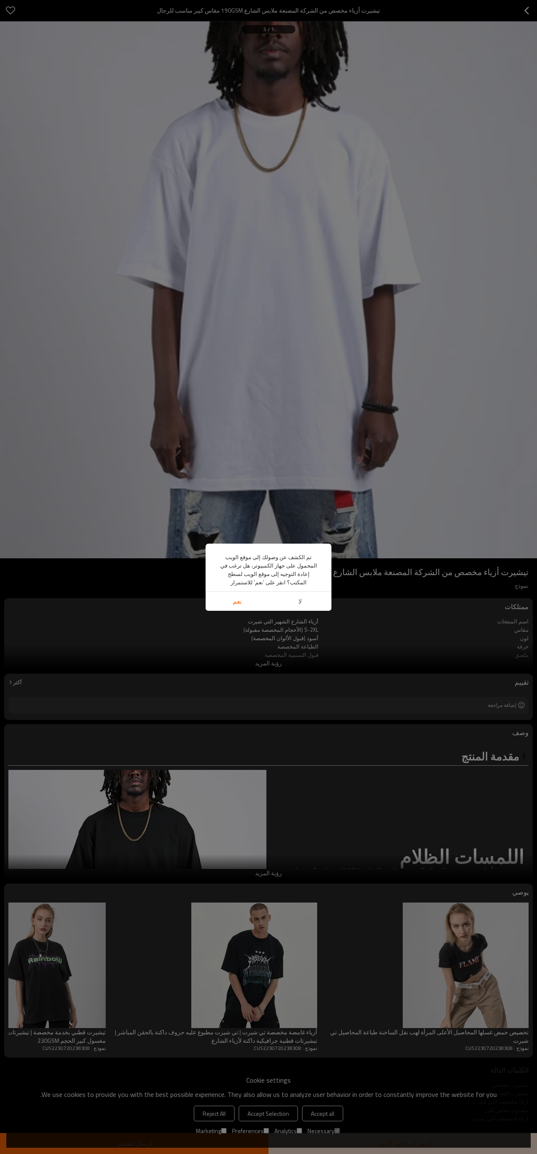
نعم (237, 601)
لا (300, 601)
